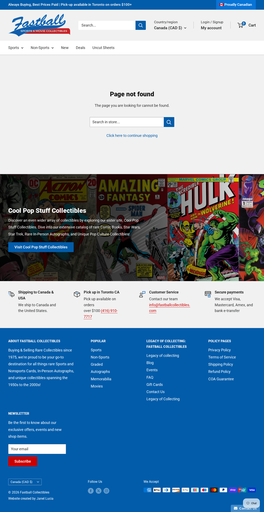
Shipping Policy (220, 364)
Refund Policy (219, 371)
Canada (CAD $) (21, 482)
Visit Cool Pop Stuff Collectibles (40, 247)
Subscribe (22, 461)
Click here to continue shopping (132, 135)
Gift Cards (154, 384)
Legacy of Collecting (163, 399)
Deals (80, 47)
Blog (150, 363)
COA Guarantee (221, 379)
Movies (97, 386)
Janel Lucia (45, 498)
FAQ (149, 377)
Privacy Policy (219, 350)
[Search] (141, 25)
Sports (13, 47)
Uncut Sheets (103, 47)
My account (211, 27)
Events (152, 370)
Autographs (100, 371)
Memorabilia (101, 379)
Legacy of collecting (162, 355)
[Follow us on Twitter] (98, 491)
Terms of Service (222, 357)
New (65, 47)
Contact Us (155, 392)
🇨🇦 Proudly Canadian (235, 4)
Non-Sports (40, 47)
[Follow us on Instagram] (106, 491)
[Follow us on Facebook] (91, 491)
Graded (97, 364)
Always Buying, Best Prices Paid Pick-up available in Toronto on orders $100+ (70, 4)
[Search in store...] (169, 122)
